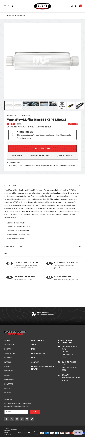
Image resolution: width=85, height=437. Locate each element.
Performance (10, 380)
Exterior (8, 358)
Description (10, 185)
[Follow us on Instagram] (17, 419)
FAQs (6, 253)
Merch (7, 388)
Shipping (27, 432)
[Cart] (79, 6)
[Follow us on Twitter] (12, 419)
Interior (7, 362)
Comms (7, 366)
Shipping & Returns (13, 247)
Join (35, 412)
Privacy (20, 432)
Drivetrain (8, 384)
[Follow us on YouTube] (27, 419)
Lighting (7, 349)
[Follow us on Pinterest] (22, 419)
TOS (32, 432)
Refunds (14, 430)
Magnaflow (11, 115)
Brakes (7, 375)
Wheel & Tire (9, 353)
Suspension (9, 345)
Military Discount (39, 353)
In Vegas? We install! (39, 156)
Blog (33, 358)
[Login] (76, 6)
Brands (7, 393)
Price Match (17, 156)
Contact (35, 362)
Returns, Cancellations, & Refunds (42, 367)
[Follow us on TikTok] (32, 419)
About (34, 345)
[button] (72, 6)
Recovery (8, 371)
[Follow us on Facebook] (6, 419)
